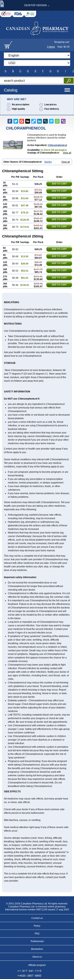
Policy (37, 925)
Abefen (48, 161)
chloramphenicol (57, 145)
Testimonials (37, 941)
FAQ (37, 933)
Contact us (37, 918)
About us (37, 956)
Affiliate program (37, 965)
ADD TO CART (59, 184)
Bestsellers (37, 949)
